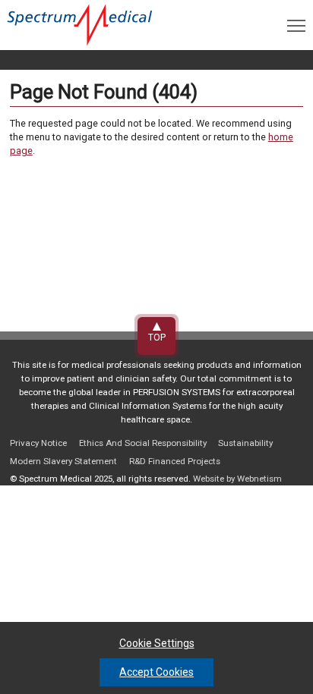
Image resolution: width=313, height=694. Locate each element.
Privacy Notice (38, 443)
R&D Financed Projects (174, 461)
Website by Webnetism (237, 478)
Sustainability (245, 443)
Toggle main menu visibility (296, 25)
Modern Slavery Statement (63, 461)
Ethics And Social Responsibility (143, 443)
